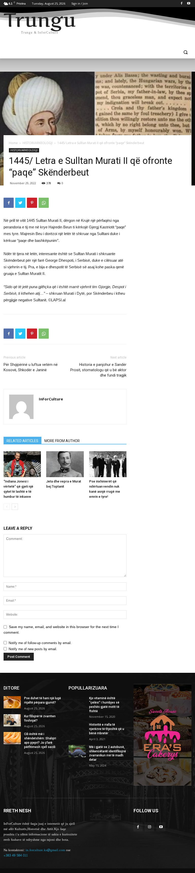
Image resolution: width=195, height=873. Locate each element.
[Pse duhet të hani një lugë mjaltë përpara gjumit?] (12, 702)
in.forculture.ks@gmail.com (45, 850)
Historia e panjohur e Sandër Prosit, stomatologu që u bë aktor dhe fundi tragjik (98, 370)
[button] (185, 53)
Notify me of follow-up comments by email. (40, 643)
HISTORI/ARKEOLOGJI (38, 143)
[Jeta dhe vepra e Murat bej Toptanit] (65, 464)
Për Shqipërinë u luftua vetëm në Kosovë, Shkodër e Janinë (31, 367)
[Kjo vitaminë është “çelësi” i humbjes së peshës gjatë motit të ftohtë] (77, 702)
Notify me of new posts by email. (33, 649)
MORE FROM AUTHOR (62, 441)
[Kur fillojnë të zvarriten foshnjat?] (12, 720)
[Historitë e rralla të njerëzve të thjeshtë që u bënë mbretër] (77, 729)
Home (13, 143)
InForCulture (51, 398)
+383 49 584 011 (16, 855)
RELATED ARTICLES (22, 441)
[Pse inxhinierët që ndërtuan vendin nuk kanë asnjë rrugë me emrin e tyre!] (107, 464)
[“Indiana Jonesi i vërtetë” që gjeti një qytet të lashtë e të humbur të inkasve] (22, 464)
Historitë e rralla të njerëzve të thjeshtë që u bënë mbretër (106, 729)
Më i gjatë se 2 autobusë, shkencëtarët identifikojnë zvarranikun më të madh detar (107, 753)
